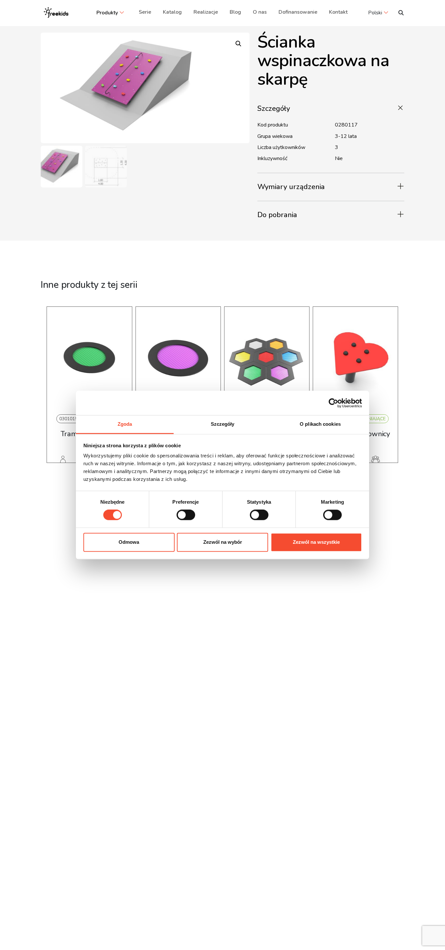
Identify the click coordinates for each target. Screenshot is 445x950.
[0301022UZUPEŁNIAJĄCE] (266, 359)
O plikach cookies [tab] (320, 424)
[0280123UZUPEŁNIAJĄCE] (355, 359)
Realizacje (206, 12)
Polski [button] (375, 12)
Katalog (172, 12)
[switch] (186, 515)
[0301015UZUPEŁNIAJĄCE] (89, 359)
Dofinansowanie (298, 12)
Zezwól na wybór (222, 542)
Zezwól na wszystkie (316, 542)
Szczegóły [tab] (223, 424)
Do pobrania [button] (277, 215)
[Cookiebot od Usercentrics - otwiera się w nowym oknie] (333, 403)
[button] (238, 44)
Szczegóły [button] (273, 108)
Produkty (107, 12)
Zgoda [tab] (125, 424)
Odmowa (129, 542)
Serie (145, 12)
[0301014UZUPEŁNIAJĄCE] (178, 359)
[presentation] (56, 394)
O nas (260, 12)
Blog (235, 12)
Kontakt (338, 12)
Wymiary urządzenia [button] (291, 187)
